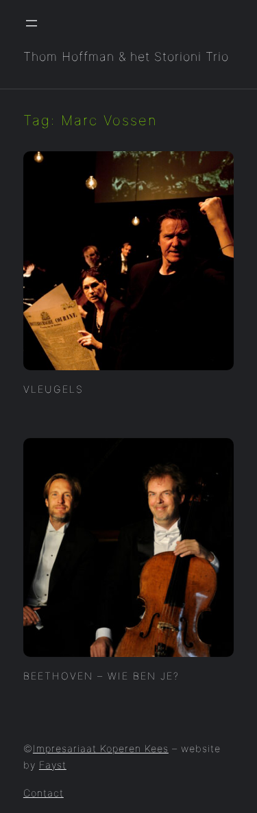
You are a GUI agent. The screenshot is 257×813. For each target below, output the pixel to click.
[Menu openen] (31, 23)
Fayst (52, 765)
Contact (43, 793)
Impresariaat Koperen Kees (101, 748)
